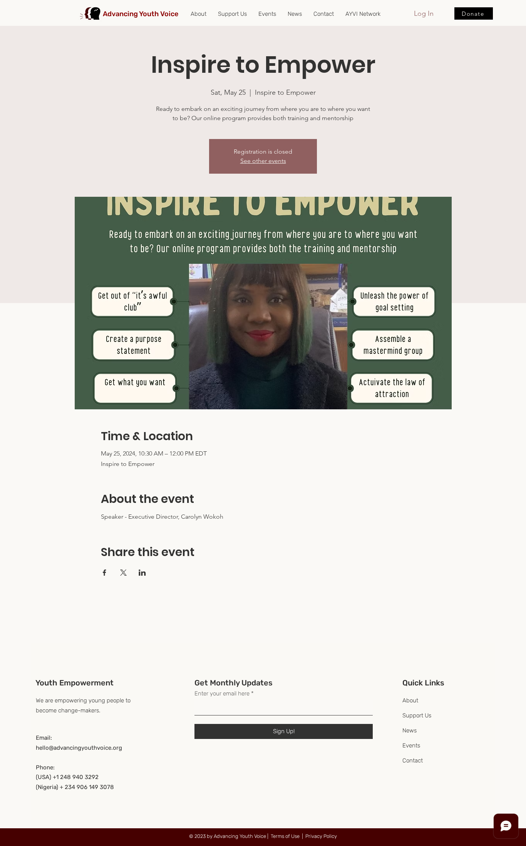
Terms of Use (285, 836)
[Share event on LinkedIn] (142, 573)
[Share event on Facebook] (104, 573)
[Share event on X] (123, 573)
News (409, 730)
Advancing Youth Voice (140, 14)
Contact (412, 760)
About (410, 700)
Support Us (416, 715)
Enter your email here (222, 694)
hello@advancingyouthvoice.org (79, 747)
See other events (263, 160)
